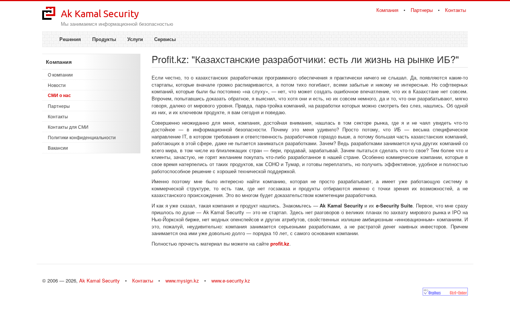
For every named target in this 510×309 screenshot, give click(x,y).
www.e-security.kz (230, 280)
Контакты (455, 9)
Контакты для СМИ (68, 127)
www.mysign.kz (182, 280)
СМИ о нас (59, 95)
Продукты (104, 39)
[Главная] (48, 12)
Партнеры (422, 9)
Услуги (135, 39)
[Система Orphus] (445, 292)
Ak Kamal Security (100, 13)
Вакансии (58, 147)
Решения (70, 39)
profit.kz (279, 243)
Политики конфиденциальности (82, 137)
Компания (387, 9)
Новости (57, 85)
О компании (60, 74)
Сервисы (165, 39)
